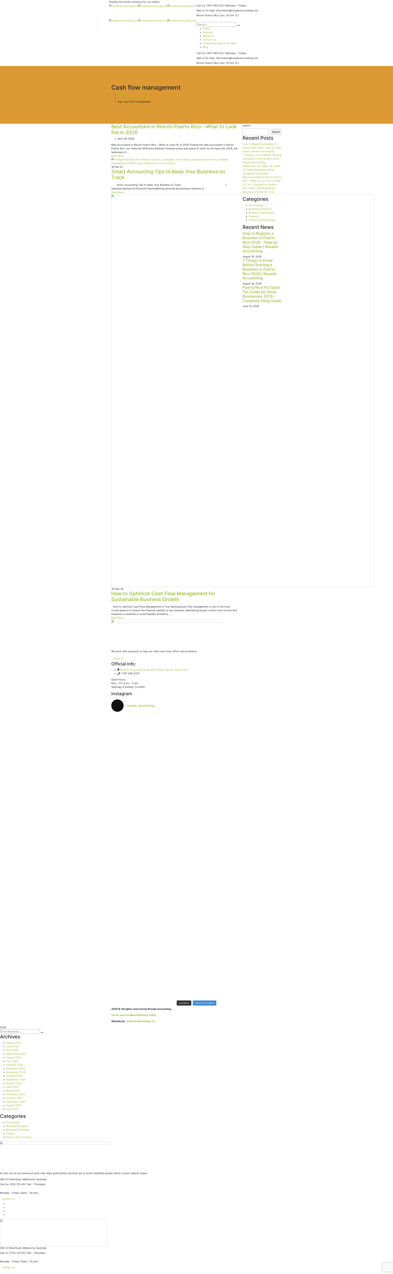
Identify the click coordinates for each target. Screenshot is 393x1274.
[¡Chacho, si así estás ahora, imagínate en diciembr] (132, 847)
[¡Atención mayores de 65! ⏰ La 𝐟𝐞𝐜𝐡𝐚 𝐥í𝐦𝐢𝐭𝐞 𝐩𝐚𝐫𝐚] (218, 847)
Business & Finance (260, 208)
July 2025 (12, 1061)
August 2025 (13, 1057)
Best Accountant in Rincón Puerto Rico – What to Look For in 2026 (174, 129)
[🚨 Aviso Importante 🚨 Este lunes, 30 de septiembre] (175, 900)
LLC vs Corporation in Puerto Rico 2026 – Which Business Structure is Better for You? (260, 188)
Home (120, 94)
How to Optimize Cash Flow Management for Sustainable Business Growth (163, 596)
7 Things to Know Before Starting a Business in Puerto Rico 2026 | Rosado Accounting (262, 158)
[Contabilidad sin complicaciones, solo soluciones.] (218, 895)
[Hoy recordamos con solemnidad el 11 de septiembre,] (175, 961)
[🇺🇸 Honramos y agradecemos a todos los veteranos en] (261, 728)
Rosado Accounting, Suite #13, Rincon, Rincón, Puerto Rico (154, 669)
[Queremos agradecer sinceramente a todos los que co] (175, 856)
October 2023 (14, 1097)
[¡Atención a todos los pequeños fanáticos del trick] (218, 785)
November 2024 (15, 1072)
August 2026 (13, 1042)
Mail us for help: (205, 10)
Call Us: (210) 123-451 (13, 1184)
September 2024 (16, 1079)
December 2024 (15, 1068)
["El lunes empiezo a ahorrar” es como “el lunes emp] (218, 720)
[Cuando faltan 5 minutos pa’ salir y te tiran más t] (132, 942)
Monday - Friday (9, 1192)
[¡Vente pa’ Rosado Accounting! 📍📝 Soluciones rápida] (261, 840)
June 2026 (12, 1046)
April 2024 (12, 1086)
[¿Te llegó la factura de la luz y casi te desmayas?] (261, 906)
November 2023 (15, 1094)
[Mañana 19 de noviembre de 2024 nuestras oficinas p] (175, 722)
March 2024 (13, 1090)
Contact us (8, 1198)
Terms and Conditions (124, 1015)
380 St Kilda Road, (11, 1179)
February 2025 (14, 1064)
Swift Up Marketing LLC (141, 1021)
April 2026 (12, 1050)
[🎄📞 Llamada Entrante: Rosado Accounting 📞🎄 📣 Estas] (132, 743)
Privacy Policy (148, 1015)
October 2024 (14, 1075)
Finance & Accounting (262, 219)
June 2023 (12, 1109)
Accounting (256, 205)
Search (247, 125)
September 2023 (16, 1101)
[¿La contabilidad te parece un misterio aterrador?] (261, 799)
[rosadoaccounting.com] (123, 5)
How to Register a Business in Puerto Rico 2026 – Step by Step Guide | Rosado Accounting (262, 147)
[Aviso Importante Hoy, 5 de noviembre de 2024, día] (132, 783)
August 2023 (13, 1105)
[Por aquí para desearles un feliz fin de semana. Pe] (261, 937)
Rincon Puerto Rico (207, 15)
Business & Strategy (261, 212)
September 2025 (16, 1053)
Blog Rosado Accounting (131, 97)
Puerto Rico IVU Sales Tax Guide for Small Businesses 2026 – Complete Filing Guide (261, 170)
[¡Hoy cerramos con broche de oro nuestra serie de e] (132, 899)
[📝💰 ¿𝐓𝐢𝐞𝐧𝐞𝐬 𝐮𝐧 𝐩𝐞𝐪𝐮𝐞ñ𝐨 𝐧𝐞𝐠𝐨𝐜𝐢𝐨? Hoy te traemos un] (218, 963)
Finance (254, 216)
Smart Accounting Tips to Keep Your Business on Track (168, 174)
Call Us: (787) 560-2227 (210, 5)
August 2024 (13, 1083)
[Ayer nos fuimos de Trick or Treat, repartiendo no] (175, 798)
